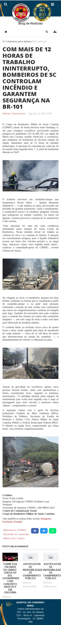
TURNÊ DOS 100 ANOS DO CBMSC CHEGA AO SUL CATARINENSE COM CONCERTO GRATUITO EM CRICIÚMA (10, 578)
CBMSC (23, 530)
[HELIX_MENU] (52, 5)
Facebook (7, 521)
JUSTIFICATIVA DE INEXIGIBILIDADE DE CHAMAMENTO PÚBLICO (32, 571)
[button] (47, 32)
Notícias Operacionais (14, 113)
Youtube (17, 521)
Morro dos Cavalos (15, 538)
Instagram (46, 518)
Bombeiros (10, 530)
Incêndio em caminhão (17, 534)
